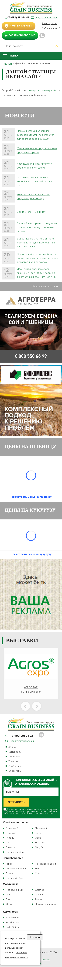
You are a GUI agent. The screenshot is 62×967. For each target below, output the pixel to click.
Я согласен (35, 937)
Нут (37, 868)
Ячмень (10, 837)
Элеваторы (14, 770)
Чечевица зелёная (16, 868)
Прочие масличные (46, 904)
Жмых (9, 904)
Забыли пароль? (51, 28)
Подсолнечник (14, 889)
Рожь (38, 833)
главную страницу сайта (42, 90)
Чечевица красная (45, 863)
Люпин (9, 873)
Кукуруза (40, 842)
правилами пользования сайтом (40, 811)
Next (36, 706)
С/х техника (15, 756)
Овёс (38, 837)
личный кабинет (21, 26)
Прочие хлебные (15, 852)
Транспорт (14, 761)
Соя (37, 873)
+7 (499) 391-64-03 (18, 17)
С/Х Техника (13, 927)
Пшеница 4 (41, 828)
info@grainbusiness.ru (46, 17)
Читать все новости (43, 286)
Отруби (39, 847)
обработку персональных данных (38, 813)
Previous (25, 706)
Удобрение (15, 766)
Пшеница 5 (12, 833)
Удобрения (12, 922)
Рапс (8, 894)
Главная (7, 63)
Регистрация (49, 23)
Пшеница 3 (12, 828)
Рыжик (38, 899)
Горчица (39, 894)
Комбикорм (14, 751)
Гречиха (10, 847)
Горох (9, 863)
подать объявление (21, 35)
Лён (8, 899)
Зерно (12, 747)
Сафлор (39, 889)
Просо (9, 842)
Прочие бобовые (16, 878)
